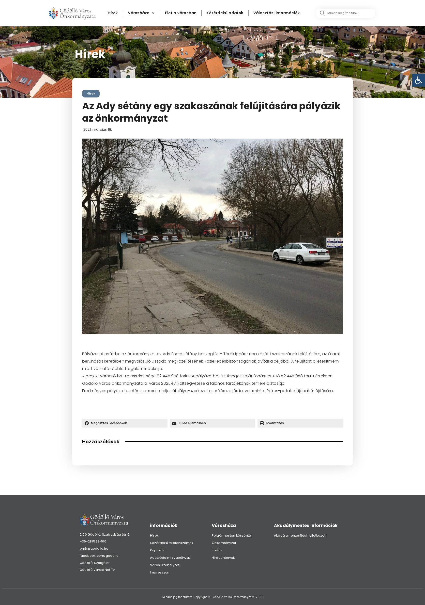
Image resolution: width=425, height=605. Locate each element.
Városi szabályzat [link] (164, 565)
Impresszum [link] (160, 572)
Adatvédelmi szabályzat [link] (170, 557)
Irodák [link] (217, 550)
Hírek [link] (91, 93)
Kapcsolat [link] (158, 550)
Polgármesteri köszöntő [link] (231, 535)
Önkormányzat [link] (224, 543)
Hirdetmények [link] (223, 557)
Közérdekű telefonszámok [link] (172, 543)
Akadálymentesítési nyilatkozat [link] (299, 535)
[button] (124, 423)
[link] (418, 80)
